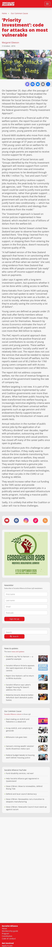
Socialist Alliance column (13, 714)
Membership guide (10, 931)
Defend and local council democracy (21, 794)
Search (15, 636)
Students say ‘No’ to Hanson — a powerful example (19, 657)
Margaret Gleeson (10, 42)
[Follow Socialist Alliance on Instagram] (26, 520)
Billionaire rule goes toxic (16, 737)
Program (5, 933)
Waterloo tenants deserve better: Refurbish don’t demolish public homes (20, 697)
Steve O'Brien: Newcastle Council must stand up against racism (26, 808)
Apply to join (7, 945)
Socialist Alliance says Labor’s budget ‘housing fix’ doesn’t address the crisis (18, 687)
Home (4, 13)
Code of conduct (9, 938)
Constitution (7, 936)
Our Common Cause (19, 13)
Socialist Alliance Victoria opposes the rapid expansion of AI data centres (20, 668)
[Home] (8, 4)
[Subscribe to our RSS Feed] (45, 520)
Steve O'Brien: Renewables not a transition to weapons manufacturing (25, 800)
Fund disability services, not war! (20, 773)
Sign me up (14, 619)
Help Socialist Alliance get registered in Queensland (22, 779)
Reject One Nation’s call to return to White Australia (20, 677)
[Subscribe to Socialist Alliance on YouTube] (6, 520)
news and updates (18, 651)
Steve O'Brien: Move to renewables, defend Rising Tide (24, 787)
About (4, 928)
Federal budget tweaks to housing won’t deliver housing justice (20, 756)
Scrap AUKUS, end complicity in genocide (19, 729)
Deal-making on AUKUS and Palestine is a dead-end (17, 720)
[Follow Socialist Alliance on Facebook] (16, 520)
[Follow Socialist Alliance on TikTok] (35, 520)
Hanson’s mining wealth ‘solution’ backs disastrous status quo (20, 747)
